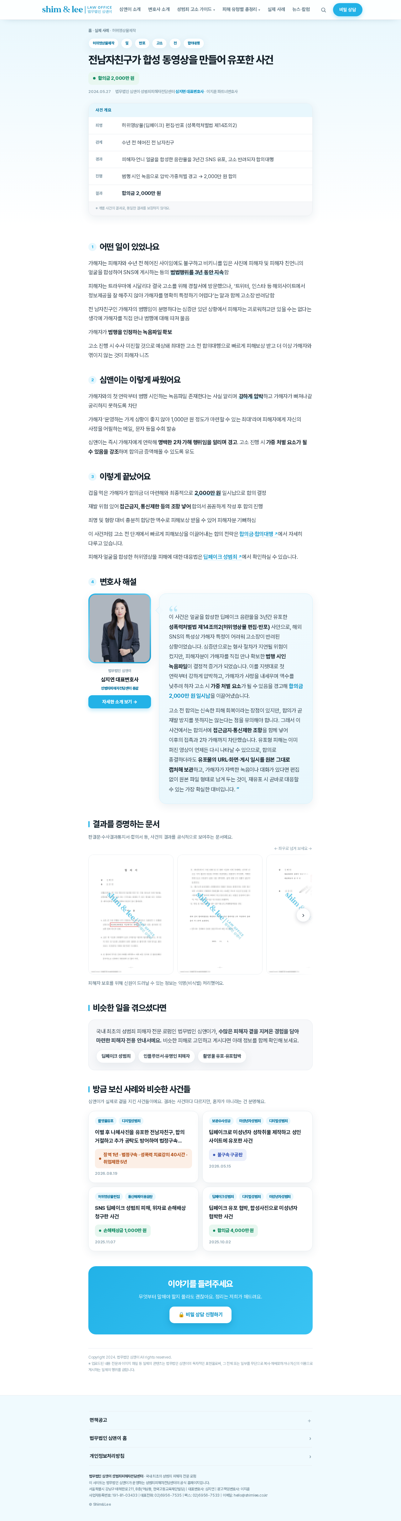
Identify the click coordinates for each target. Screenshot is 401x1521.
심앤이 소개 (130, 9)
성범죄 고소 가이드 (194, 9)
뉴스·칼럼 (301, 9)
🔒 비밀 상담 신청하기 (200, 1315)
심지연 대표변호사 (189, 91)
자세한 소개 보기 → (119, 701)
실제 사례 (276, 9)
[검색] (323, 9)
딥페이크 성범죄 (220, 556)
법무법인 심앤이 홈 (200, 1438)
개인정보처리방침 (200, 1456)
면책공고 (200, 1420)
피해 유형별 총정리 (239, 9)
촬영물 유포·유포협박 (222, 1056)
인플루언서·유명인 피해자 (166, 1056)
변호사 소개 (158, 9)
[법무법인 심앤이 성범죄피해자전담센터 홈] (77, 10)
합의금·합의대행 (256, 534)
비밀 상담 (347, 9)
